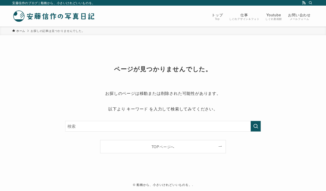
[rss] (304, 3)
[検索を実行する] (256, 126)
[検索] (310, 3)
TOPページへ (163, 146)
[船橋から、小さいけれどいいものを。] (54, 16)
